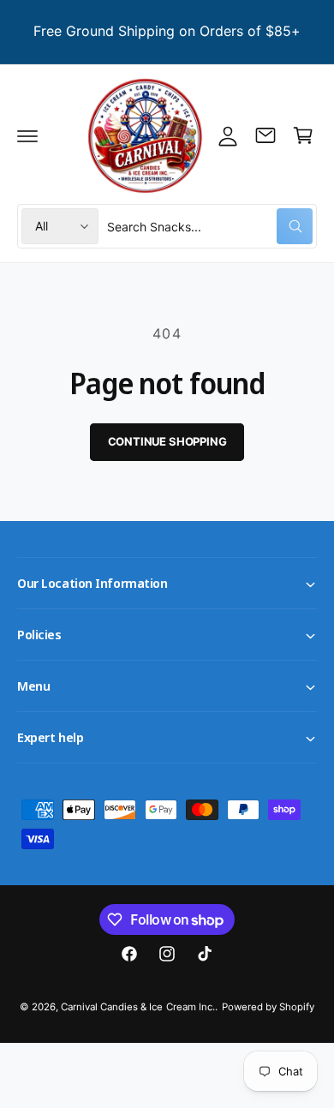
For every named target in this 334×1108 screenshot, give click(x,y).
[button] (27, 135)
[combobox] (210, 226)
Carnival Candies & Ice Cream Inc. (138, 1007)
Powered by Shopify (268, 1007)
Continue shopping (167, 441)
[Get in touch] (265, 135)
